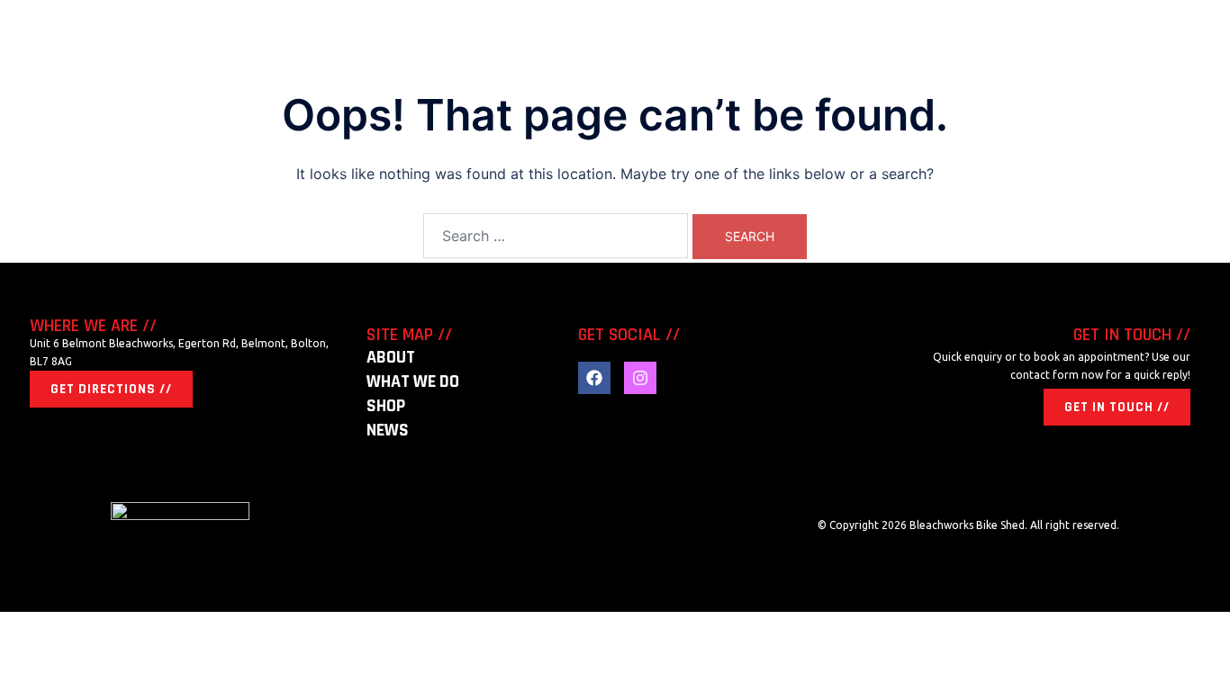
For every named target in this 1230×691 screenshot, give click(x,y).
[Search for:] (555, 235)
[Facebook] (594, 378)
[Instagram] (640, 378)
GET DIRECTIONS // (111, 389)
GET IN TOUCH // (1117, 407)
